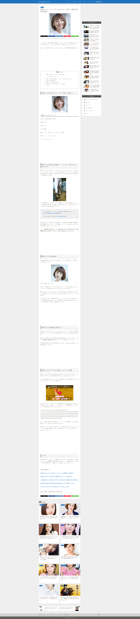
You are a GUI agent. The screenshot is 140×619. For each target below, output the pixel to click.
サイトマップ (87, 105)
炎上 (61, 491)
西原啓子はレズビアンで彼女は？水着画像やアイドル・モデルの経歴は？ (56, 476)
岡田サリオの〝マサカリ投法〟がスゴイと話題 (55, 83)
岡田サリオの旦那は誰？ (51, 80)
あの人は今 (75, 1)
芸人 (88, 1)
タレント (42, 7)
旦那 (58, 491)
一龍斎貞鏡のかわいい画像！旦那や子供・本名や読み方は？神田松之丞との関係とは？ (59, 479)
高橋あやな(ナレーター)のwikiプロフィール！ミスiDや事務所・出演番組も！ (57, 473)
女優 (84, 1)
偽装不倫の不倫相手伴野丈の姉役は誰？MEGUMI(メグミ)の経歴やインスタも (57, 483)
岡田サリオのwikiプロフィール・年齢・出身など (55, 74)
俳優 (80, 1)
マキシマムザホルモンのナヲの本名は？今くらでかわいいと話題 (54, 486)
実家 (50, 491)
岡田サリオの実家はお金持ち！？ (52, 82)
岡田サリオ (54, 491)
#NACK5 (49, 213)
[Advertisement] (59, 61)
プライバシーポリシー (89, 110)
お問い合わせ (87, 102)
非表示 (61, 72)
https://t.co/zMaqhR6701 (56, 213)
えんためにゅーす (44, 2)
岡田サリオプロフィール (53, 76)
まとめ (47, 85)
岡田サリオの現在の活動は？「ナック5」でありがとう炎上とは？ (59, 78)
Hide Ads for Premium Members (91, 99)
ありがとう (43, 491)
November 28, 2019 (62, 216)
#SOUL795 (45, 213)
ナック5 (47, 491)
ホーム (69, 1)
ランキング (87, 113)
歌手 (93, 1)
